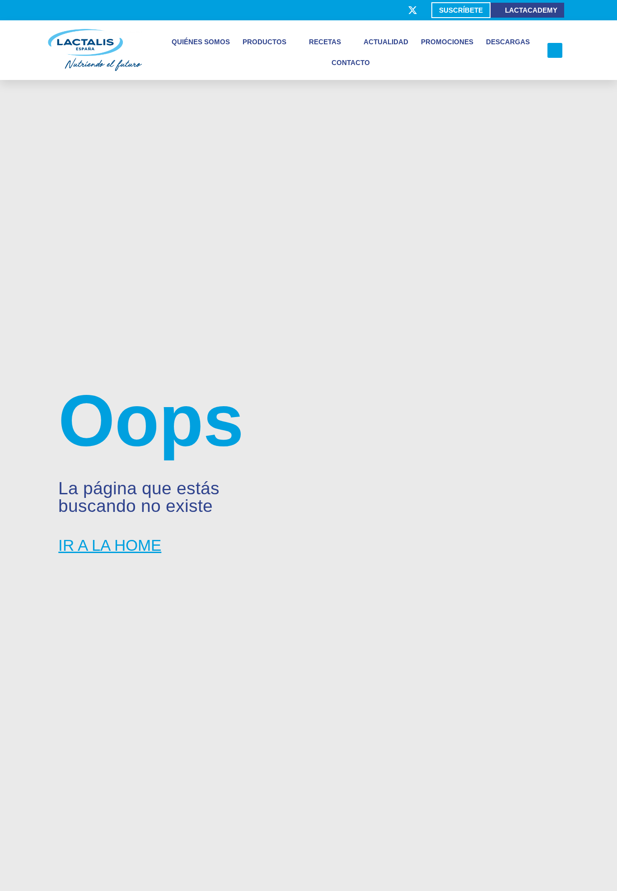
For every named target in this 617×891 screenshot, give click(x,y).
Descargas (508, 42)
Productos (264, 42)
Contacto (351, 62)
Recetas (325, 42)
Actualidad (386, 42)
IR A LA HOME (109, 545)
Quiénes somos (201, 42)
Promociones (447, 42)
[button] (554, 50)
